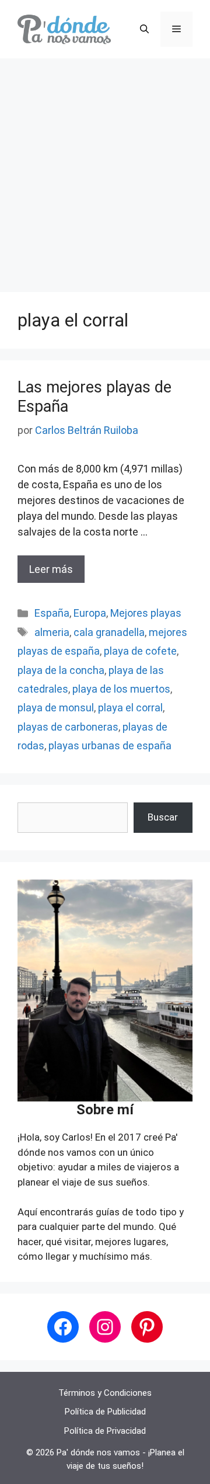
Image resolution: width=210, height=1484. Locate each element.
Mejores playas (145, 613)
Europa (90, 613)
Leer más (51, 569)
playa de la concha (61, 670)
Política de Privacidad (105, 1431)
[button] (144, 29)
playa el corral (130, 707)
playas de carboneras (68, 727)
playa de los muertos (121, 689)
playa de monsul (56, 707)
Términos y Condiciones (105, 1393)
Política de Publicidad (105, 1411)
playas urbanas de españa (110, 745)
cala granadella (109, 632)
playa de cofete (140, 651)
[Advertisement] (105, 169)
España (51, 613)
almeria (51, 632)
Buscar (163, 817)
